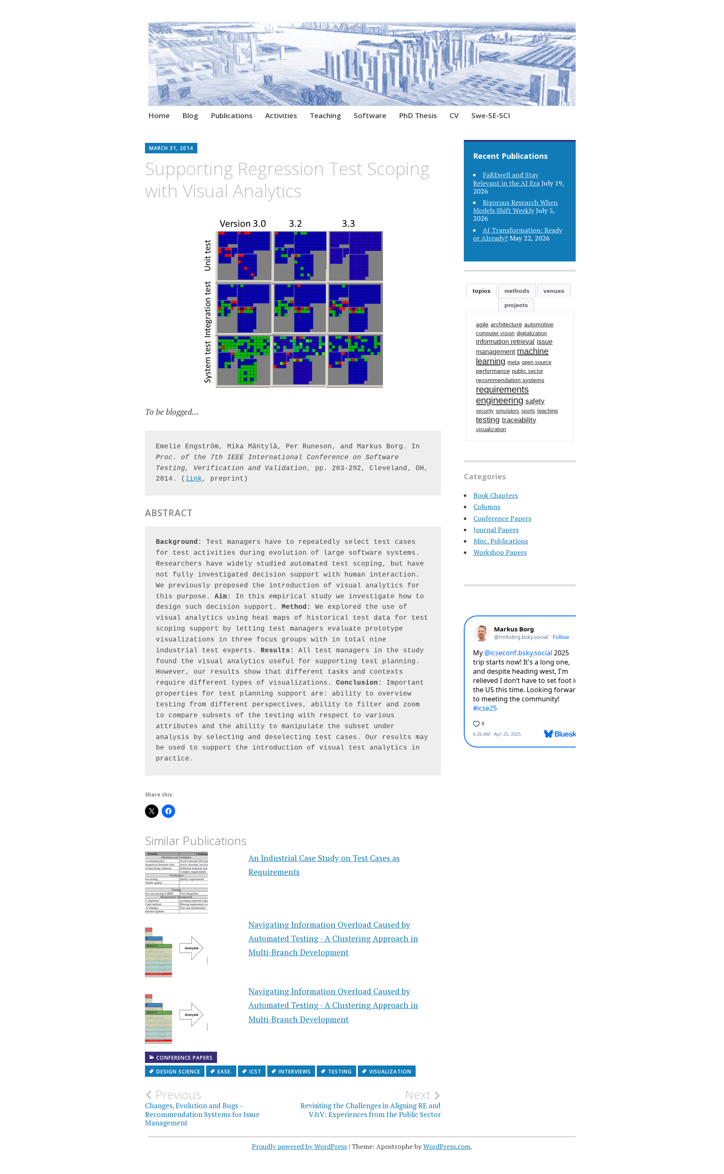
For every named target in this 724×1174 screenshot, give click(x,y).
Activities (281, 115)
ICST (255, 1071)
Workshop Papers (500, 552)
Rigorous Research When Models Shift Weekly (515, 206)
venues (553, 290)
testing (340, 1071)
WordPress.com (447, 1146)
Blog (190, 115)
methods (517, 290)
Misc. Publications (500, 541)
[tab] (481, 291)
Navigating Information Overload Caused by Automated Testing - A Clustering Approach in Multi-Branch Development (333, 938)
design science (178, 1071)
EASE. (224, 1071)
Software (370, 115)
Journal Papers (496, 529)
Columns (486, 506)
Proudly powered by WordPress (299, 1146)
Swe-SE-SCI (490, 115)
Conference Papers (184, 1057)
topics (482, 290)
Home (159, 115)
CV (454, 115)
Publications (232, 115)
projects (516, 305)
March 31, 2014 (171, 148)
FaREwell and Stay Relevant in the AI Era (506, 178)
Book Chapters (495, 495)
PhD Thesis (418, 115)
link (193, 479)
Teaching (325, 115)
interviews (295, 1071)
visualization (390, 1071)
